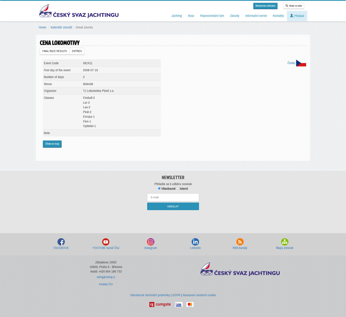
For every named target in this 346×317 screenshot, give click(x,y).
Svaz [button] (191, 15)
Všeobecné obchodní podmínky (150, 295)
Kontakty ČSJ (106, 284)
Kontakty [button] (278, 15)
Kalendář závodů (61, 27)
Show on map (52, 143)
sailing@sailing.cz (106, 277)
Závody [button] (234, 15)
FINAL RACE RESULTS (54, 51)
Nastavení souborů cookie (199, 295)
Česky (292, 63)
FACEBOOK (61, 248)
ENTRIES (77, 51)
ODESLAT (173, 206)
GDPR (176, 295)
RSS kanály (240, 248)
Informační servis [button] (256, 15)
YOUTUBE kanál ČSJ (106, 248)
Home (42, 27)
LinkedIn (195, 248)
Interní (183, 188)
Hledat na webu (295, 5)
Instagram (150, 248)
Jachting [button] (176, 15)
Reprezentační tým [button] (212, 15)
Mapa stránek (284, 248)
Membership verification (265, 5)
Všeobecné (168, 188)
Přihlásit (298, 16)
